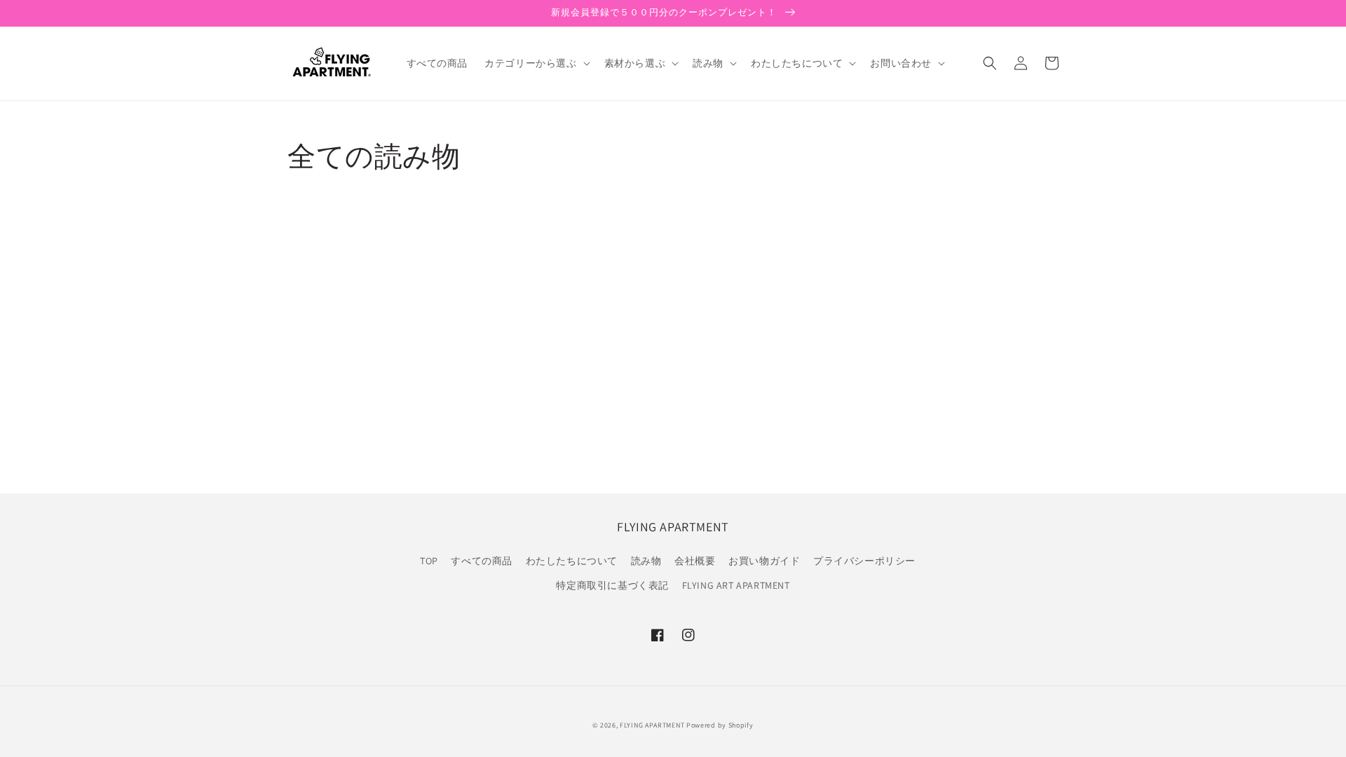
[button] (535, 63)
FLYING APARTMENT (652, 725)
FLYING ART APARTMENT (736, 585)
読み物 (646, 560)
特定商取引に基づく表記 (612, 585)
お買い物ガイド (764, 560)
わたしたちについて (572, 560)
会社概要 (694, 560)
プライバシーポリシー (864, 560)
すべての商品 (481, 560)
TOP (429, 560)
